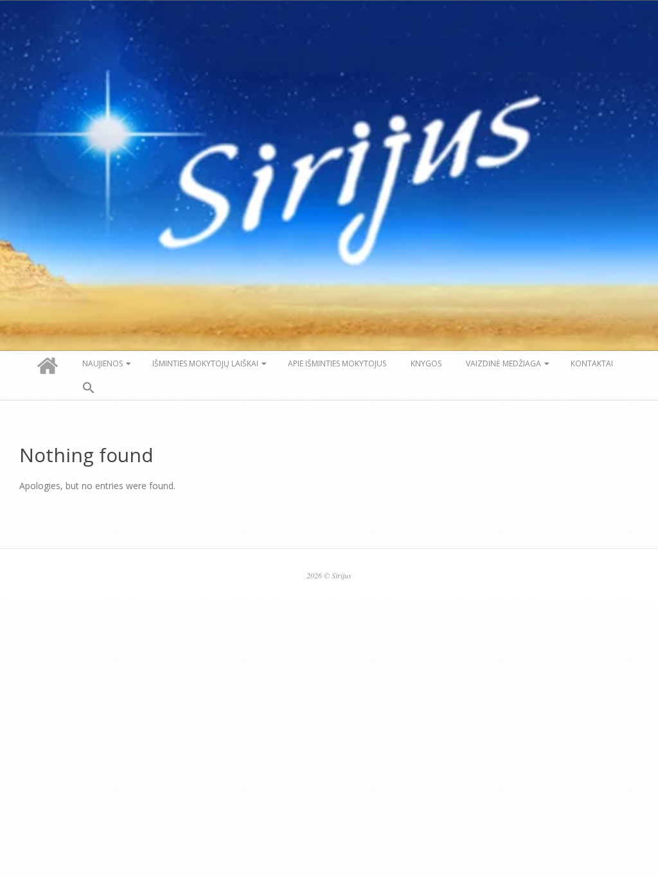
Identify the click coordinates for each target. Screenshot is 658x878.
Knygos (426, 363)
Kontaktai (592, 363)
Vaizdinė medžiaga (503, 363)
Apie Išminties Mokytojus (337, 363)
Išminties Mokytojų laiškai (205, 363)
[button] (89, 388)
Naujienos (102, 363)
